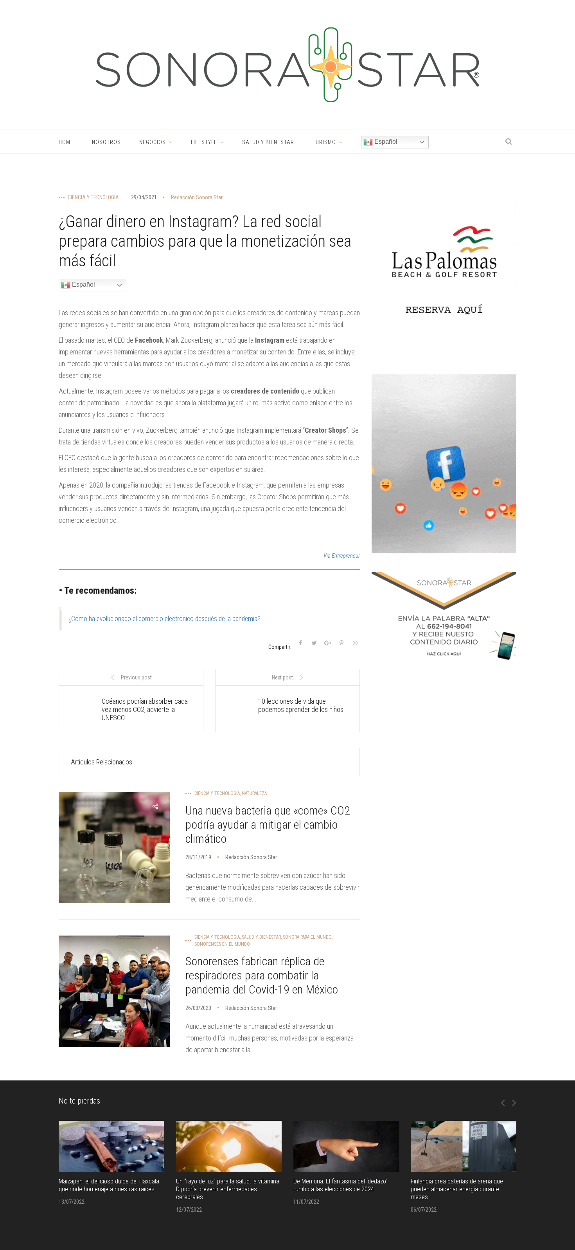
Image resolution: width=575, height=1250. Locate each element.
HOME (66, 142)
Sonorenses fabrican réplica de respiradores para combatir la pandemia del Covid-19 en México (261, 975)
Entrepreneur (346, 555)
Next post (282, 677)
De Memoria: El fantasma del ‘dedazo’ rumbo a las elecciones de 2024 (340, 1185)
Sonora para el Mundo (307, 937)
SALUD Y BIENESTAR (268, 142)
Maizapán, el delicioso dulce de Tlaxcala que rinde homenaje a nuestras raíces (109, 1185)
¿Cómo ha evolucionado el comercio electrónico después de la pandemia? (164, 619)
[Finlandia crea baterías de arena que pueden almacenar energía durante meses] (463, 1146)
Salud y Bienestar (261, 937)
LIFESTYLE (204, 142)
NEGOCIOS (152, 142)
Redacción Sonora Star (197, 197)
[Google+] (327, 643)
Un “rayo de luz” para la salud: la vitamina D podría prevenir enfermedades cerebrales (227, 1189)
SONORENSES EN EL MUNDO (222, 944)
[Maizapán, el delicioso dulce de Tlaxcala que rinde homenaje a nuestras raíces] (111, 1146)
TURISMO (324, 142)
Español (385, 141)
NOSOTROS (106, 142)
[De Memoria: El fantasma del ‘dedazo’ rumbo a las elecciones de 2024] (346, 1146)
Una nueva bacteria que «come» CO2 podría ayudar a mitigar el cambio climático (267, 824)
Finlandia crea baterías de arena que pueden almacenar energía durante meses (457, 1189)
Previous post (136, 677)
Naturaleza (254, 793)
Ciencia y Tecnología (93, 197)
